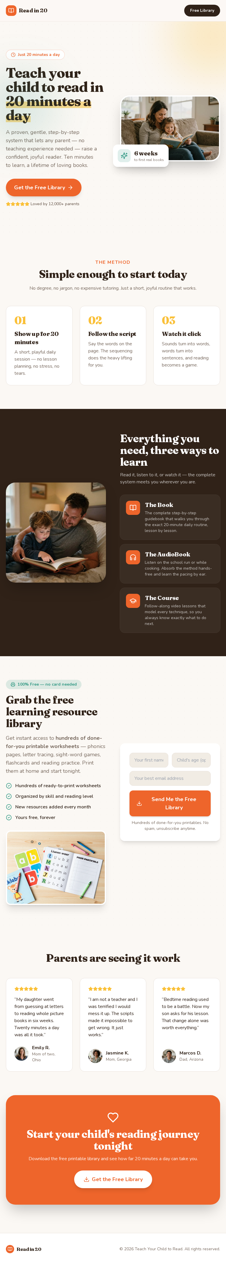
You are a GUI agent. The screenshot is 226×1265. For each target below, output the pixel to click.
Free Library (202, 10)
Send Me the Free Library (174, 803)
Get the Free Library (39, 187)
